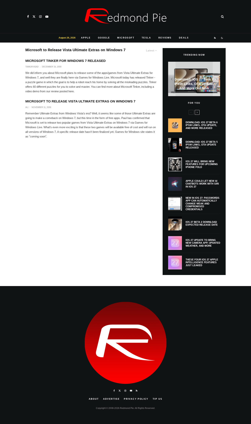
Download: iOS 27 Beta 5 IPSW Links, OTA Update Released (202, 145)
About (94, 399)
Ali (26, 107)
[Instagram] (40, 16)
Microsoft (125, 37)
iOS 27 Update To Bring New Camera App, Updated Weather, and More (203, 243)
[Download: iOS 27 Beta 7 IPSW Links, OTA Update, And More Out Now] (194, 79)
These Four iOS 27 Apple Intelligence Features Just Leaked (202, 262)
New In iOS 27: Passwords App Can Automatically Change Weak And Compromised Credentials (202, 204)
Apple (86, 37)
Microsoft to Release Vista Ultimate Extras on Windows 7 (80, 101)
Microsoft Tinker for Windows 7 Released (65, 61)
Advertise (111, 399)
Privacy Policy (136, 399)
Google (104, 37)
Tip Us (157, 399)
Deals (184, 37)
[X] (34, 16)
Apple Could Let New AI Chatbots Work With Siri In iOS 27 (202, 184)
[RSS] (215, 38)
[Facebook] (28, 16)
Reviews (165, 37)
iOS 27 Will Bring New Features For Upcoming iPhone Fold (202, 164)
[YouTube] (47, 16)
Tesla (146, 37)
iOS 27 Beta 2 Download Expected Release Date (202, 223)
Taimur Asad (32, 67)
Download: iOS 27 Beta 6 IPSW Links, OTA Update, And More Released (202, 125)
